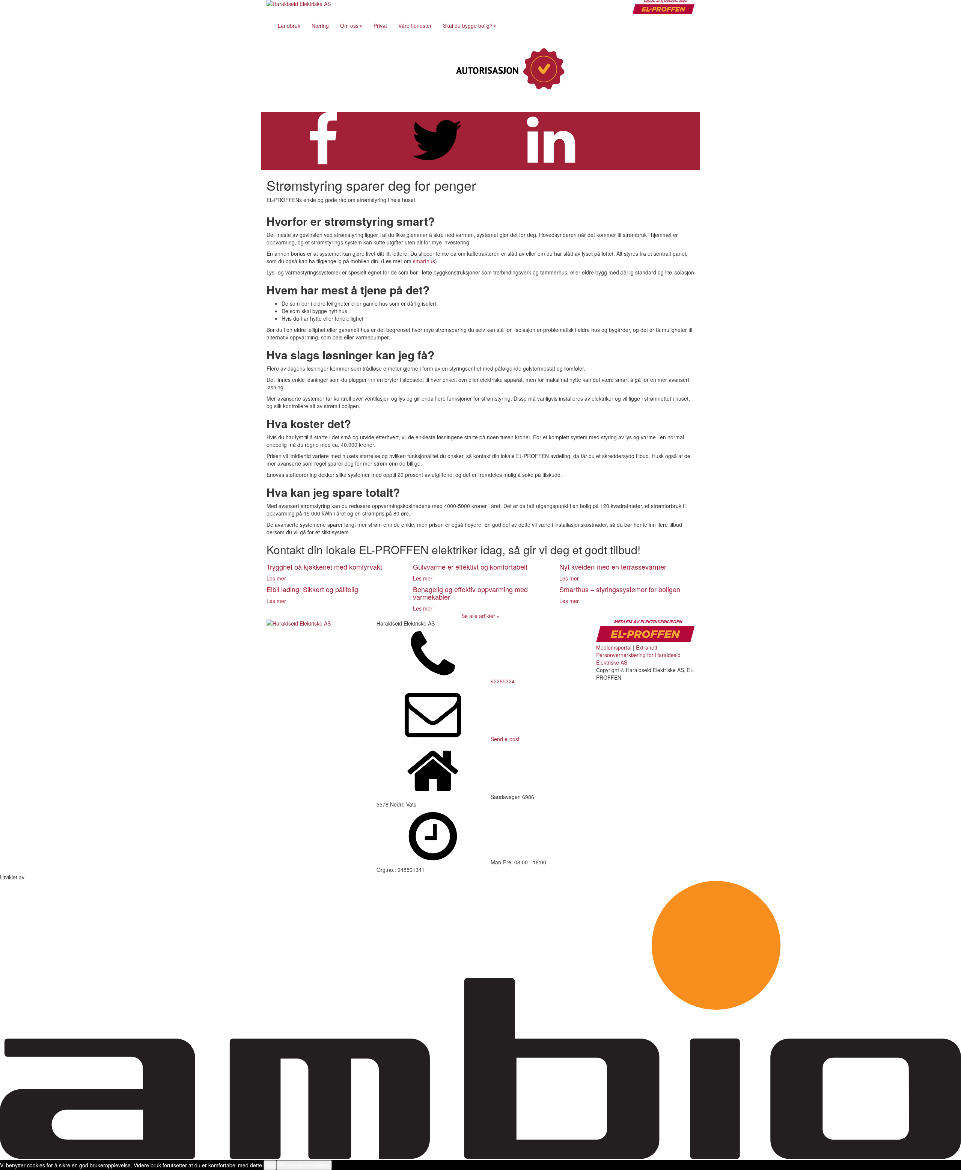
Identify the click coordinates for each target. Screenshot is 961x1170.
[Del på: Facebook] (323, 166)
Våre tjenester (415, 25)
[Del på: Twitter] (437, 166)
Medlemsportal (613, 647)
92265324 (503, 681)
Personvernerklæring (304, 1165)
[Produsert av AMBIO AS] (480, 1156)
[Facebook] (632, 69)
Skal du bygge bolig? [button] (468, 25)
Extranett (646, 647)
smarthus (424, 261)
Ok (270, 1165)
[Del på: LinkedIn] (551, 166)
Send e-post (505, 739)
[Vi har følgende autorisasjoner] (509, 69)
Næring (320, 25)
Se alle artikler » (480, 616)
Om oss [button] (349, 25)
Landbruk (289, 25)
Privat (380, 25)
